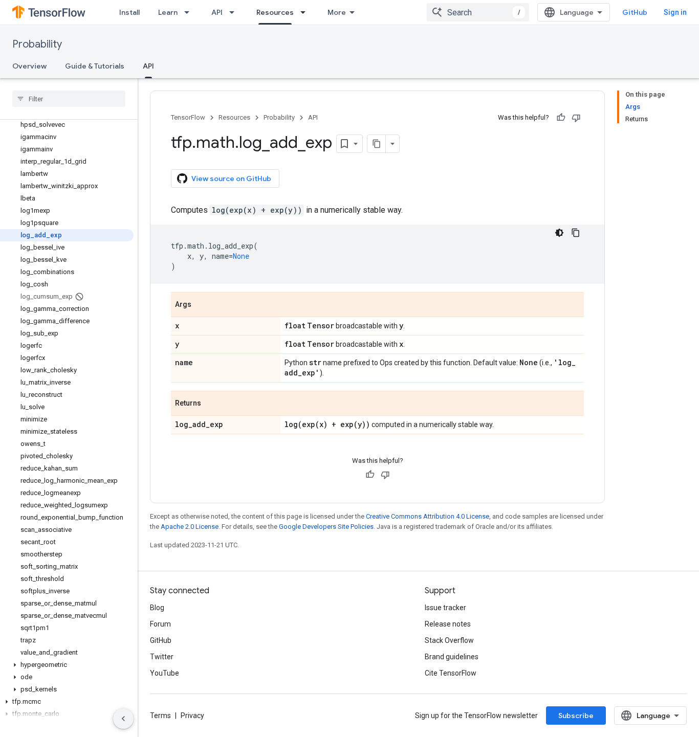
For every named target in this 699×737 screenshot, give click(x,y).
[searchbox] (68, 99)
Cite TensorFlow (450, 673)
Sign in (675, 12)
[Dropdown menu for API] (235, 12)
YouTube (164, 673)
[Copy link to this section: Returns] (211, 404)
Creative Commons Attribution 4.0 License (427, 516)
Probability (37, 44)
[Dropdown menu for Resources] (306, 12)
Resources (275, 12)
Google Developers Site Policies (326, 526)
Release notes (448, 624)
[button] (67, 665)
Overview (29, 66)
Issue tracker (445, 608)
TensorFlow (188, 117)
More (336, 12)
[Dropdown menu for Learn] (190, 12)
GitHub (634, 12)
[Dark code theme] (559, 233)
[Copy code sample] (575, 233)
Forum (160, 624)
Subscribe (576, 715)
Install (129, 12)
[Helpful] (561, 117)
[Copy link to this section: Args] (201, 305)
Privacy (192, 715)
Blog (157, 608)
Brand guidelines (451, 657)
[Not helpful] (576, 117)
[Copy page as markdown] (376, 143)
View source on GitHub (231, 178)
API (217, 12)
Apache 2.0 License (190, 526)
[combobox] (478, 12)
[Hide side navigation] (123, 718)
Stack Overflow (449, 640)
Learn (168, 12)
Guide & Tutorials (94, 66)
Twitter (161, 657)
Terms (160, 715)
